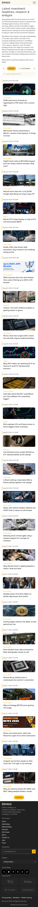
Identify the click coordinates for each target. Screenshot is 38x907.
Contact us (5, 838)
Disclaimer (16, 898)
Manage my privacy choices (19, 905)
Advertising (6, 824)
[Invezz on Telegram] (8, 872)
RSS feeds (5, 832)
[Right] (34, 68)
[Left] (4, 68)
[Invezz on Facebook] (13, 872)
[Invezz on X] (4, 872)
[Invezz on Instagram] (22, 872)
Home (4, 821)
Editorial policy (7, 827)
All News (11, 68)
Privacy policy (6, 898)
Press (4, 843)
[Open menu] (34, 3)
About (4, 835)
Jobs (3, 840)
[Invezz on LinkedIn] (18, 872)
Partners (5, 829)
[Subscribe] (34, 851)
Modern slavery (26, 898)
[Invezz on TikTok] (27, 872)
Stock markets (25, 68)
